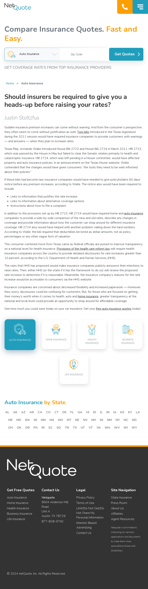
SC (50, 428)
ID (94, 412)
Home (10, 83)
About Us (117, 508)
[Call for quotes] (125, 7)
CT (57, 412)
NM (109, 420)
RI (43, 428)
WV (117, 428)
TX (75, 428)
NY (118, 420)
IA (114, 412)
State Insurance (121, 497)
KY (130, 412)
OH (10, 428)
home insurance (88, 296)
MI (35, 420)
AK (15, 412)
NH (93, 420)
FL (72, 412)
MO (60, 420)
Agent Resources (122, 519)
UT (83, 428)
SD (58, 428)
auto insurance (133, 213)
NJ (101, 420)
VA (99, 428)
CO (48, 412)
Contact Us (83, 533)
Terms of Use (85, 503)
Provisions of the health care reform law (83, 249)
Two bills (83, 132)
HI (87, 412)
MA (27, 420)
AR (31, 412)
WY (134, 428)
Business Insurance (19, 514)
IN (107, 412)
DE (64, 412)
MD (18, 420)
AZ (23, 412)
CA (40, 412)
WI (126, 428)
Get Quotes (125, 54)
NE (77, 420)
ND (134, 420)
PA (36, 428)
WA (107, 428)
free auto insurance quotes (113, 309)
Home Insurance (17, 503)
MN (43, 420)
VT (91, 428)
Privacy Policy (85, 497)
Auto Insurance (17, 497)
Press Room (119, 503)
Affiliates (117, 514)
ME (10, 420)
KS (122, 412)
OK (19, 428)
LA (138, 412)
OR (27, 428)
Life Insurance (16, 519)
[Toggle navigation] (140, 7)
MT (69, 420)
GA (80, 412)
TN (67, 428)
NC (126, 420)
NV (85, 420)
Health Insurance (18, 508)
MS (52, 420)
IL (101, 412)
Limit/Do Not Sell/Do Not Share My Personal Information (90, 513)
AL (7, 412)
